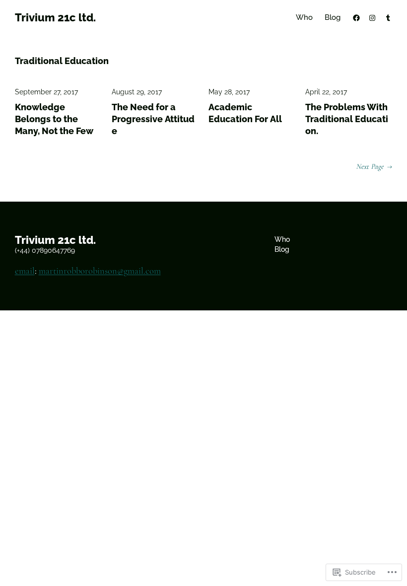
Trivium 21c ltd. (55, 17)
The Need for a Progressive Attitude (153, 119)
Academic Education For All (245, 113)
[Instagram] (372, 18)
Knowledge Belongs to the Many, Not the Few (54, 119)
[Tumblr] (388, 18)
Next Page (374, 166)
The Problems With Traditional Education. (346, 119)
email (25, 270)
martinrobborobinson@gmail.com (100, 270)
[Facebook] (356, 18)
